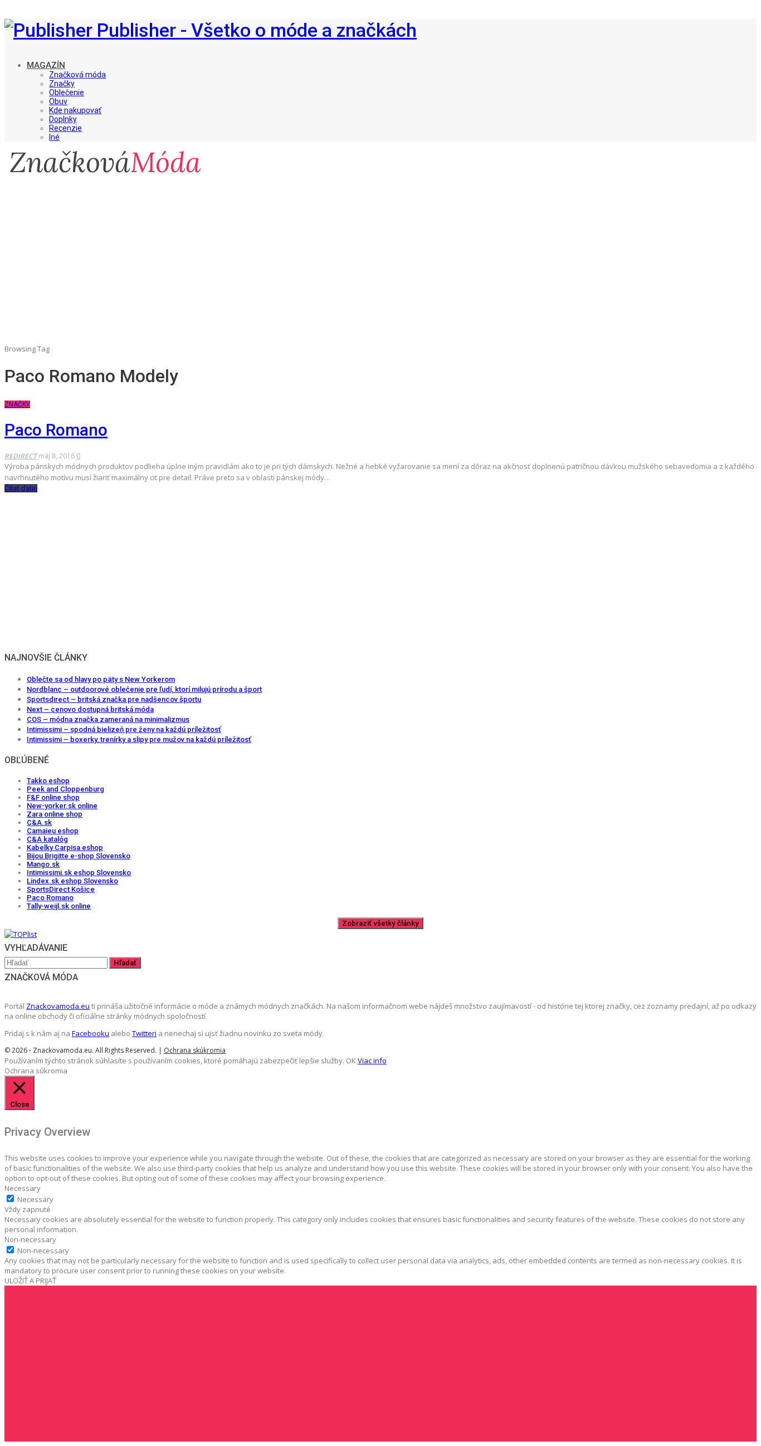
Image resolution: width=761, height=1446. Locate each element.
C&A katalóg (47, 839)
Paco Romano (56, 429)
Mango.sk (43, 864)
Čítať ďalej (20, 488)
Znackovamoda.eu (58, 1006)
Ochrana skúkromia (195, 1050)
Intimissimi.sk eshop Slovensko (79, 872)
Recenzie (65, 128)
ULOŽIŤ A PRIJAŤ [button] (30, 1281)
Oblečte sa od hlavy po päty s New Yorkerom (101, 679)
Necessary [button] (22, 1188)
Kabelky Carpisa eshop (65, 847)
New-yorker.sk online (62, 806)
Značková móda (77, 74)
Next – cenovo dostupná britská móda (90, 709)
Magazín (46, 65)
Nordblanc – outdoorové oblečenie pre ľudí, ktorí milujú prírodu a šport (144, 689)
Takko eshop (48, 780)
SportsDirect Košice (61, 889)
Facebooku (90, 1033)
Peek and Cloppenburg (65, 789)
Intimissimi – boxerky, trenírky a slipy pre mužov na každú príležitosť (139, 739)
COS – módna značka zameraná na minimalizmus (108, 719)
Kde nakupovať (75, 110)
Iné (54, 137)
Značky (62, 83)
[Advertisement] (380, 268)
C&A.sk (39, 822)
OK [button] (351, 1061)
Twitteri (144, 1033)
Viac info (372, 1061)
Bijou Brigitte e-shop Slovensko (78, 856)
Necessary (35, 1199)
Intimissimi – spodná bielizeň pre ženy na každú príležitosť (124, 729)
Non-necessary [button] (30, 1239)
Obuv (58, 101)
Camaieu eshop (53, 831)
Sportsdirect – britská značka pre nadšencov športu (114, 699)
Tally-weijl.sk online (59, 906)
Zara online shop (54, 814)
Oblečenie (66, 92)
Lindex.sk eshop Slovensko (72, 881)
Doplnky (63, 119)
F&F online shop (53, 797)
